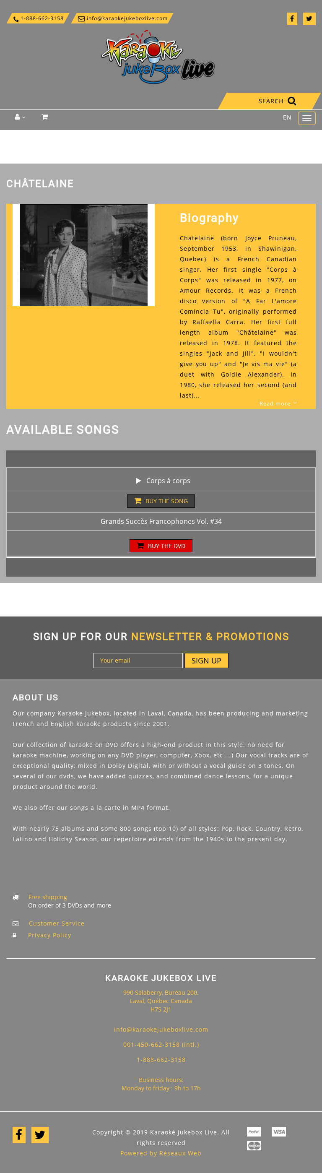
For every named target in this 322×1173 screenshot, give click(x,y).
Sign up (206, 660)
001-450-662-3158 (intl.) (161, 1044)
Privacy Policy (49, 935)
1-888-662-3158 (38, 18)
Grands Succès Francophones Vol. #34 (161, 521)
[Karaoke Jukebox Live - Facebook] (292, 19)
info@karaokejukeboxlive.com (122, 18)
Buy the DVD (166, 546)
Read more (275, 403)
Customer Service (57, 923)
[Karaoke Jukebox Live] (158, 56)
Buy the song (166, 501)
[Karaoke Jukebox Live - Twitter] (309, 19)
